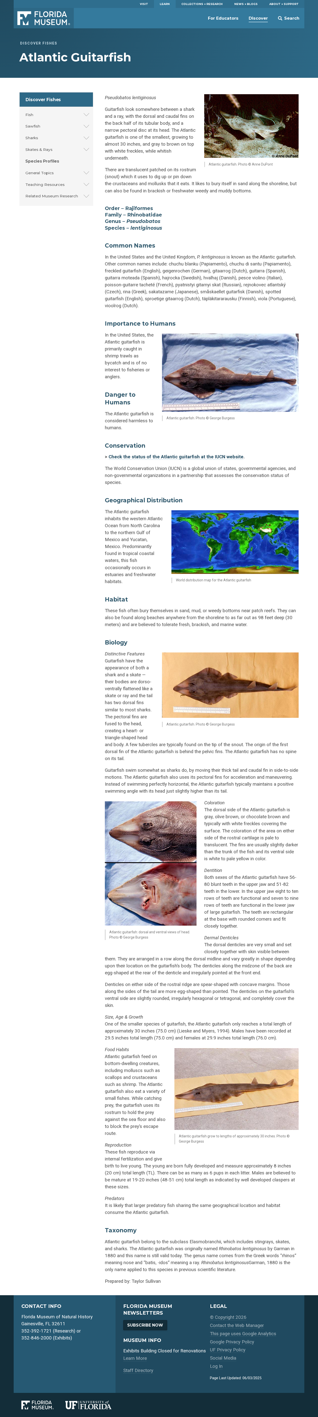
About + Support (284, 4)
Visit (144, 4)
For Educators (223, 18)
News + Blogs (246, 4)
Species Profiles (42, 161)
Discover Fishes (43, 99)
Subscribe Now (145, 1325)
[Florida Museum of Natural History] (43, 1405)
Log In (216, 1366)
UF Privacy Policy (227, 1350)
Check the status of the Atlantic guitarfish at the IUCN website (176, 457)
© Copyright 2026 (228, 1317)
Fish (29, 114)
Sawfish (32, 126)
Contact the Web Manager (237, 1325)
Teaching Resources (45, 184)
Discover (258, 18)
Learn (165, 4)
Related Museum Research (51, 196)
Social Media (223, 1358)
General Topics (39, 173)
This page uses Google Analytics (243, 1333)
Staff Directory (138, 1370)
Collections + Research (202, 4)
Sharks (31, 137)
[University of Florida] (94, 1405)
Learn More (135, 1358)
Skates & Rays (38, 149)
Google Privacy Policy (232, 1342)
